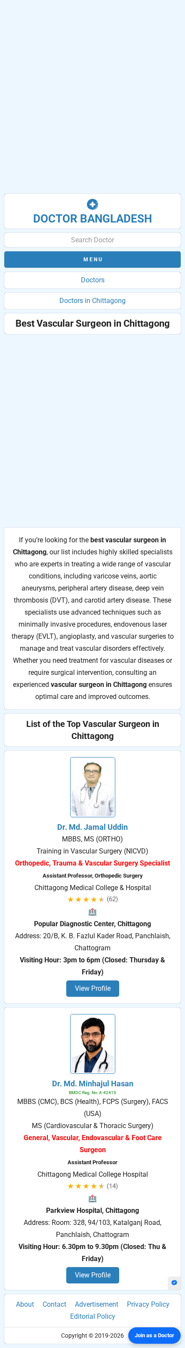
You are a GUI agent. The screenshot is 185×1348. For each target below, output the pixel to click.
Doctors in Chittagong (92, 301)
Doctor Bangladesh (92, 218)
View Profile (93, 988)
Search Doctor (92, 240)
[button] (92, 259)
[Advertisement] (92, 96)
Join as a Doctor (154, 1335)
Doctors (93, 280)
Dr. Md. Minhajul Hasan (92, 1083)
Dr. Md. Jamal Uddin (92, 827)
